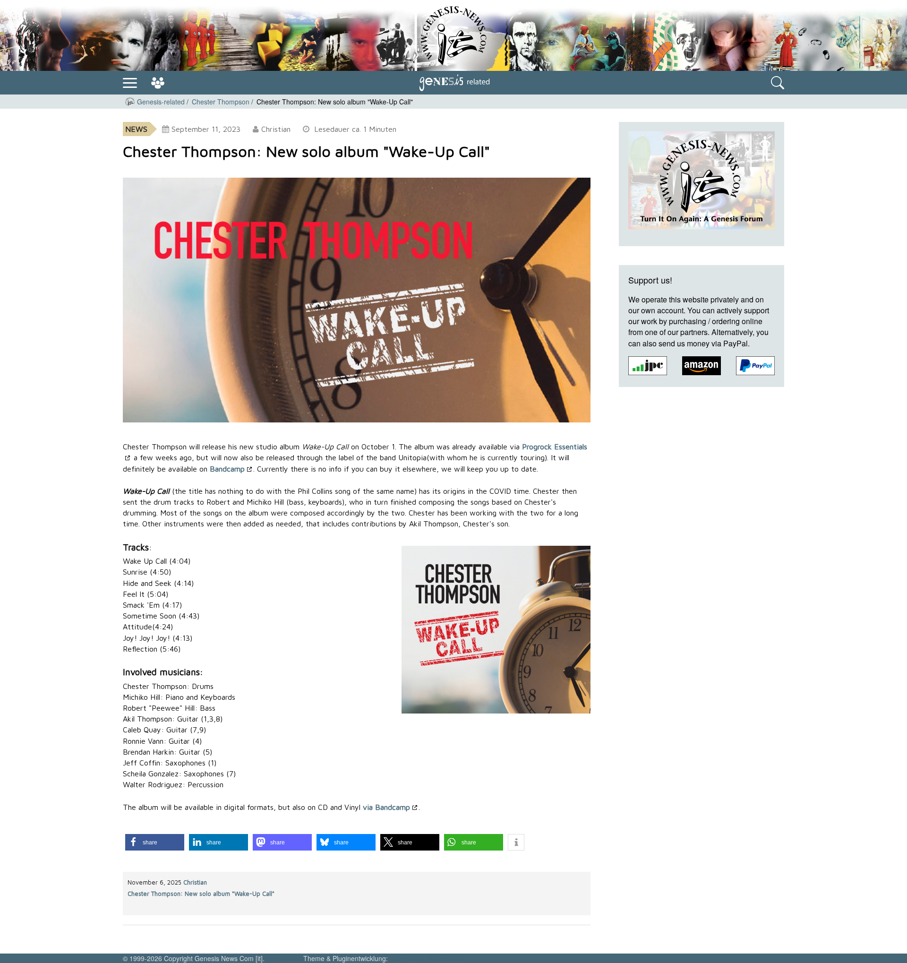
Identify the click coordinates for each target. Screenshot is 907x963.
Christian (195, 882)
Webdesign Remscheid (427, 958)
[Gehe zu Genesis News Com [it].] (130, 102)
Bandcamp (227, 468)
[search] (777, 83)
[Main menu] (130, 82)
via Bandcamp (386, 807)
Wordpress (283, 958)
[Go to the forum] (157, 83)
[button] (154, 842)
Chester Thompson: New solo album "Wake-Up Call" (201, 893)
